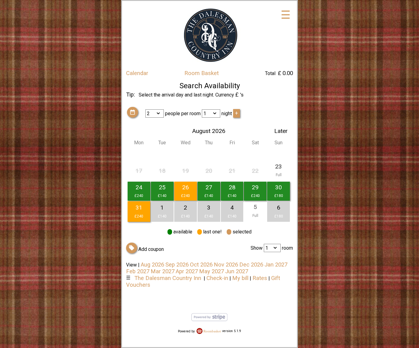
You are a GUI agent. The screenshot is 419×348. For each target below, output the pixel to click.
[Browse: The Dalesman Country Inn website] (210, 66)
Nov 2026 (226, 264)
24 (139, 187)
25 (162, 187)
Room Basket (201, 73)
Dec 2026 (251, 264)
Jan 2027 (275, 264)
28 (232, 187)
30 (278, 187)
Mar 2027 (163, 271)
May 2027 (211, 271)
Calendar (137, 73)
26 (185, 187)
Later (281, 130)
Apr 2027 (187, 271)
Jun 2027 (236, 271)
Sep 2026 (177, 264)
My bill (240, 278)
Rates (259, 278)
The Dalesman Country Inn (167, 278)
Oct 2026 (201, 264)
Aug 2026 (152, 264)
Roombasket (212, 331)
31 (139, 207)
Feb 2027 (137, 271)
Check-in (217, 278)
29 (255, 187)
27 (209, 187)
